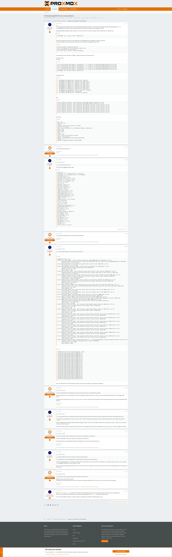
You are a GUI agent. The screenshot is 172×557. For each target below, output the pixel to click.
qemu (99, 17)
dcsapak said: (60, 162)
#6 (126, 388)
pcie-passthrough (93, 17)
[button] (68, 9)
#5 (126, 246)
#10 (126, 471)
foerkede (47, 17)
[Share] (125, 23)
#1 (126, 23)
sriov (102, 17)
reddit (119, 26)
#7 (126, 411)
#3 (126, 159)
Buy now (84, 155)
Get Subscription (76, 532)
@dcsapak (67, 493)
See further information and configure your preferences (57, 554)
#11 (126, 491)
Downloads (75, 538)
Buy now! (105, 541)
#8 (126, 431)
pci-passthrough (76, 17)
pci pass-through (61, 17)
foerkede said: (60, 390)
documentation (95, 155)
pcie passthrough (84, 17)
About (74, 544)
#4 (126, 233)
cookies (54, 552)
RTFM (94, 494)
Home (74, 530)
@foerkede (61, 493)
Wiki (74, 535)
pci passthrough (69, 17)
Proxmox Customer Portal (79, 541)
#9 (126, 451)
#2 (126, 146)
